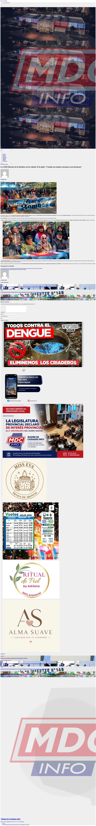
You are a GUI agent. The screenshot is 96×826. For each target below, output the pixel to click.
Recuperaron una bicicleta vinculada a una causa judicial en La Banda (13, 658)
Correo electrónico (4, 316)
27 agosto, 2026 (3, 660)
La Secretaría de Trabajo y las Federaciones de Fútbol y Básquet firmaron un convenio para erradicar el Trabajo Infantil (21, 268)
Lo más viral (5, 161)
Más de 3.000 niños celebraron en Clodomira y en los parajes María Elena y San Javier (16, 297)
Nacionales (5, 157)
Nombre (2, 314)
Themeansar (22, 821)
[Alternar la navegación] (0, 151)
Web (1, 318)
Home (4, 823)
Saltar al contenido (3, 0)
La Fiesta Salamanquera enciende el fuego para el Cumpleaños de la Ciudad (16, 824)
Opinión (4, 160)
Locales (4, 154)
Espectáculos (2, 164)
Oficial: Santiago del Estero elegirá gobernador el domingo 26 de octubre (13, 269)
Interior (4, 156)
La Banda (4, 155)
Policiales (4, 158)
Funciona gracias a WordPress (5, 821)
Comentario (2, 312)
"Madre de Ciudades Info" (5, 148)
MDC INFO (4, 179)
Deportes (4, 159)
